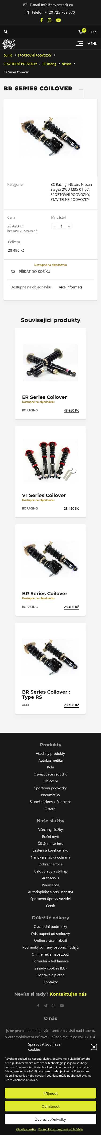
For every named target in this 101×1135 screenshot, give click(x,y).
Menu (92, 43)
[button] (94, 1047)
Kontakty (50, 982)
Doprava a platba (50, 975)
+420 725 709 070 (60, 12)
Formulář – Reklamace (50, 961)
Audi (25, 705)
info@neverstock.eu (57, 4)
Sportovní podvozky (50, 788)
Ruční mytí (50, 836)
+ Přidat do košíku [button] (62, 410)
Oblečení (50, 781)
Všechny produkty (50, 753)
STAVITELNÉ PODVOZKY (20, 64)
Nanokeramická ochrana (50, 857)
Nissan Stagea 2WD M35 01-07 (71, 187)
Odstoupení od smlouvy (50, 933)
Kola (50, 767)
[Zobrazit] (77, 335)
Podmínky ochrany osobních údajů (60, 1129)
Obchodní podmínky (50, 926)
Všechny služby (50, 829)
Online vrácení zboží (50, 940)
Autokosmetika (51, 760)
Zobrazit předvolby (50, 1119)
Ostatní (50, 808)
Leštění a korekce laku (50, 850)
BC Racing (49, 64)
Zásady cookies (26, 1129)
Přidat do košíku (34, 271)
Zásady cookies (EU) (50, 968)
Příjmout (50, 1093)
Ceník (50, 905)
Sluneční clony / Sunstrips (50, 801)
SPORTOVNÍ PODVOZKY (34, 55)
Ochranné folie (50, 864)
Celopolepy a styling (50, 871)
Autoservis (50, 878)
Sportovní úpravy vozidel (50, 898)
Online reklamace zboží (51, 954)
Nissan (66, 64)
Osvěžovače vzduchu (50, 774)
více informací (70, 287)
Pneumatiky (50, 794)
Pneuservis (50, 885)
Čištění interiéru (50, 843)
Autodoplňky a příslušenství (50, 891)
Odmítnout (50, 1106)
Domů (8, 55)
